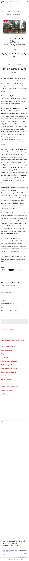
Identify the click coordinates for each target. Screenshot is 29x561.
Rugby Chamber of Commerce (9, 387)
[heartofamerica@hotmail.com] (18, 6)
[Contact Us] (3, 54)
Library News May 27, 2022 (9, 309)
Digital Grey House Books (8, 346)
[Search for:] (14, 322)
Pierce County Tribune (7, 383)
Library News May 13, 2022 (9, 302)
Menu (15, 49)
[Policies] (19, 54)
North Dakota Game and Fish (9, 368)
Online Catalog (5, 376)
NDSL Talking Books (7, 365)
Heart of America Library (14, 40)
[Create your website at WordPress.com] (14, 2)
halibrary (18, 64)
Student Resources (6, 394)
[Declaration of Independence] (14, 57)
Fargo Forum (4, 354)
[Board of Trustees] (22, 54)
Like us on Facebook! (7, 330)
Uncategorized (8, 292)
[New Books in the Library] (13, 54)
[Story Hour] (16, 54)
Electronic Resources (7, 350)
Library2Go (4, 357)
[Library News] (6, 54)
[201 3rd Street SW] (10, 6)
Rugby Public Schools (7, 390)
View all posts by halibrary (8, 286)
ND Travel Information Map (9, 361)
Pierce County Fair (6, 379)
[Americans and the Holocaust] (25, 54)
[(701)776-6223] (14, 6)
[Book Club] (9, 54)
